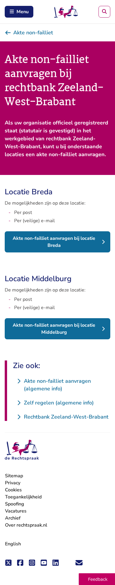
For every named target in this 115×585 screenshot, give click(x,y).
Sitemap (14, 476)
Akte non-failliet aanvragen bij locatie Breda (54, 242)
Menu (23, 12)
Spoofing (14, 504)
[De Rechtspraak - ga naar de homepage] (22, 450)
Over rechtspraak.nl (26, 525)
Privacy (12, 483)
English (13, 544)
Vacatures (16, 511)
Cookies (13, 490)
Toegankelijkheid (23, 497)
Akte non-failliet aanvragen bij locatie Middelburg (54, 329)
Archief (13, 518)
